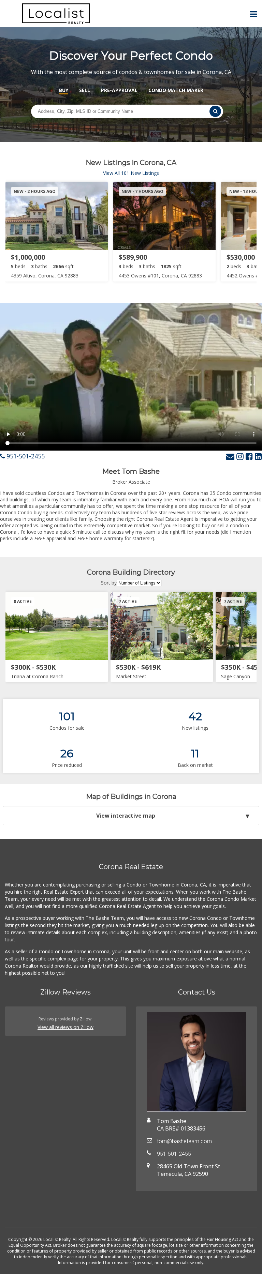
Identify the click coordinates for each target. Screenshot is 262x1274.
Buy (63, 90)
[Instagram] (240, 456)
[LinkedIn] (258, 456)
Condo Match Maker (175, 90)
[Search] (215, 111)
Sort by (109, 582)
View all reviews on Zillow (65, 1027)
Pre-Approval (119, 90)
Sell (84, 90)
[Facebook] (249, 456)
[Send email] (230, 456)
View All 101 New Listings (131, 173)
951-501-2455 (25, 456)
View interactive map (125, 815)
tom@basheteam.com (184, 1141)
